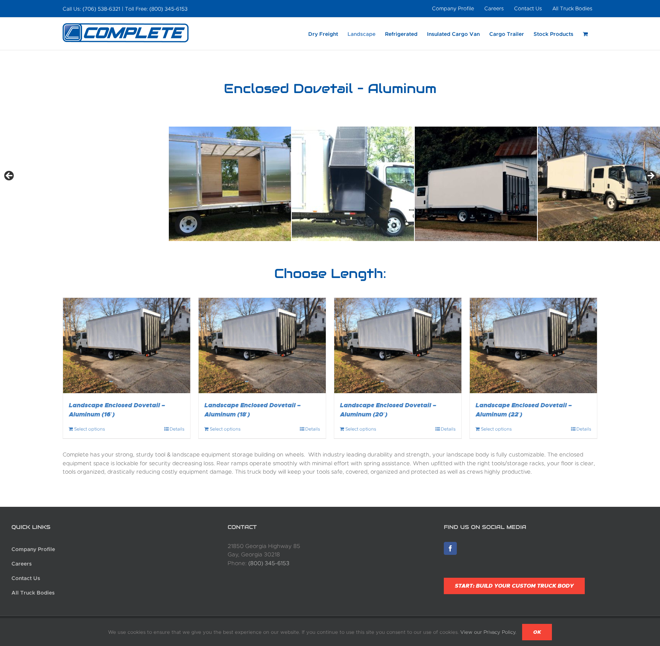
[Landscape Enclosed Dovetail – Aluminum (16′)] (126, 345)
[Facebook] (450, 548)
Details (177, 429)
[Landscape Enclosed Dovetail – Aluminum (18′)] (262, 345)
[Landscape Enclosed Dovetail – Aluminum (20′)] (397, 345)
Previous (9, 176)
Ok (537, 632)
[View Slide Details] (230, 184)
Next (650, 176)
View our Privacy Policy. (488, 632)
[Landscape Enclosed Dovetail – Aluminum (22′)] (533, 345)
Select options (89, 429)
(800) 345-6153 (269, 563)
